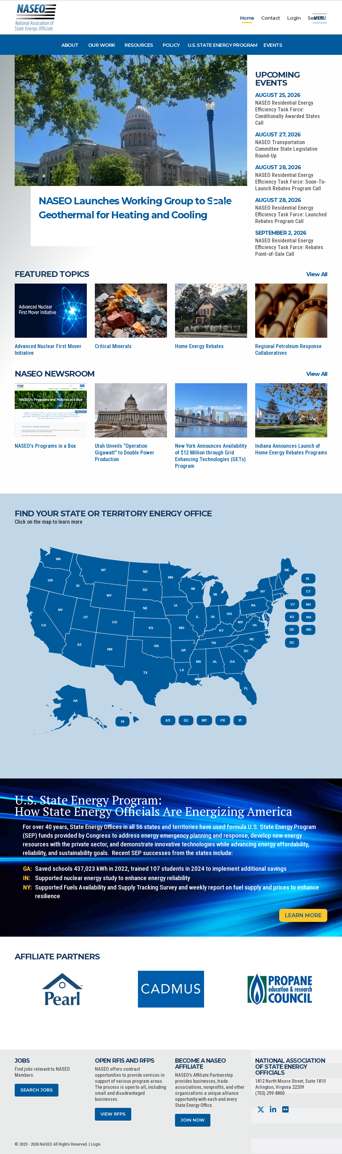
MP (204, 720)
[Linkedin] (273, 1109)
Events (273, 45)
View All (316, 274)
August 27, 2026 (278, 134)
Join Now (193, 1120)
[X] (260, 1109)
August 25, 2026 (277, 95)
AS (168, 720)
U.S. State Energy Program (223, 45)
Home (247, 18)
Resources (139, 45)
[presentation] (20, 989)
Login (294, 18)
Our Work (101, 45)
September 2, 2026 (280, 233)
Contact (270, 18)
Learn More (303, 915)
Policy (171, 45)
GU (186, 720)
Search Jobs (36, 1089)
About (69, 45)
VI (239, 720)
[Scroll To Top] (330, 1146)
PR (222, 720)
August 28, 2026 (278, 167)
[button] (207, 202)
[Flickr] (285, 1109)
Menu (320, 18)
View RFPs (113, 1114)
